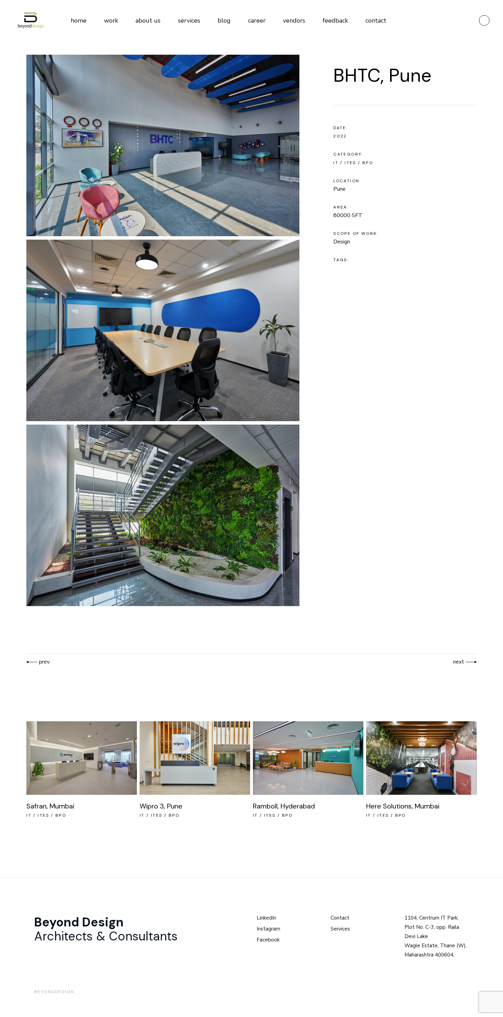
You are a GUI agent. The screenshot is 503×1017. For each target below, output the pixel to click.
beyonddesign (54, 991)
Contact (340, 917)
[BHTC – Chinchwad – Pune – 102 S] (162, 515)
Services (340, 928)
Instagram (268, 928)
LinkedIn (266, 917)
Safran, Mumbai (50, 806)
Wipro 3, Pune (161, 806)
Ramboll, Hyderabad (284, 806)
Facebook (268, 939)
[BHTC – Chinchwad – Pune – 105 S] (162, 330)
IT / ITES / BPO (353, 162)
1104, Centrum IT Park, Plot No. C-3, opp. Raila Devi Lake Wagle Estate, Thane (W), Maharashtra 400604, (435, 936)
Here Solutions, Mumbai (402, 806)
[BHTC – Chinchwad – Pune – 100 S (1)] (162, 145)
